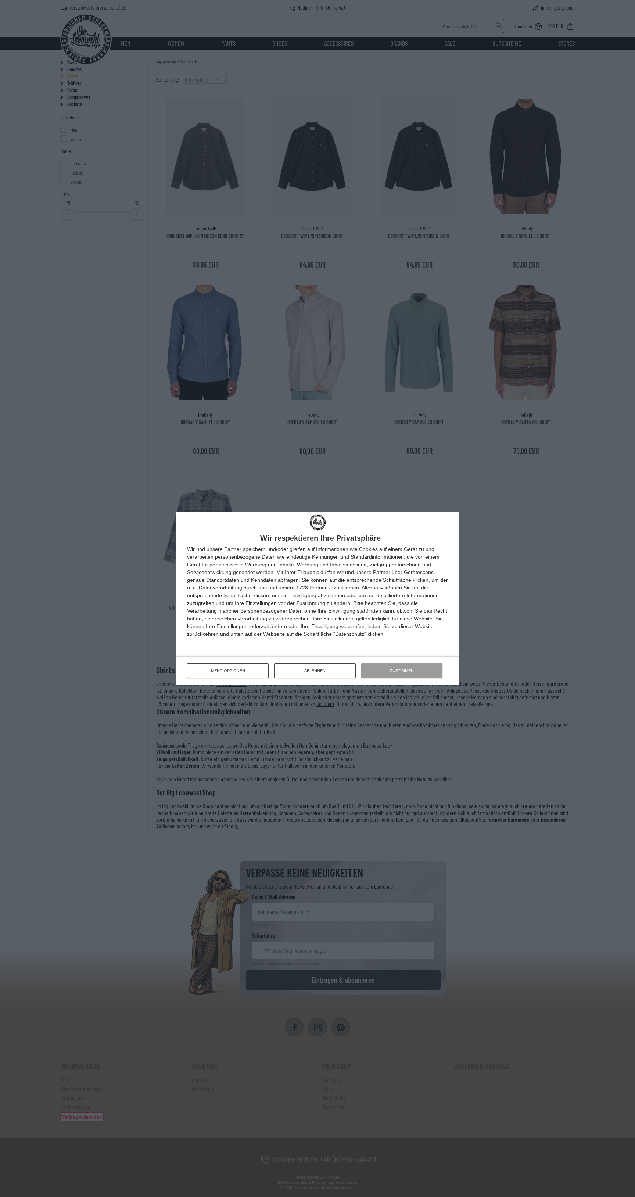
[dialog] (317, 598)
